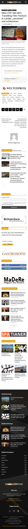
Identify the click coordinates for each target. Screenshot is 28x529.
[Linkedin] (17, 109)
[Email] (21, 109)
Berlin (15, 93)
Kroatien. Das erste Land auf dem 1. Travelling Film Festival (7, 120)
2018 (11, 93)
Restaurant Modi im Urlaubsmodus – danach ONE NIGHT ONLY (17, 156)
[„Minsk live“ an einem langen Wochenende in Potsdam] (21, 369)
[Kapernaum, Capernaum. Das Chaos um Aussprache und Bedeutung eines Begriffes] (5, 294)
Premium (14, 10)
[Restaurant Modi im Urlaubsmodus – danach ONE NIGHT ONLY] (5, 156)
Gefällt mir (22, 265)
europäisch (20, 95)
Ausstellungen (4, 176)
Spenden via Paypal (7, 241)
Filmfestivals (7, 7)
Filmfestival (17, 97)
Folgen (23, 268)
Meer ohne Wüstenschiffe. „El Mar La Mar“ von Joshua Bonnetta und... (18, 310)
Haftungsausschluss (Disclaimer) (16, 516)
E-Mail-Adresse (5, 197)
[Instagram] (14, 511)
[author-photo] (14, 140)
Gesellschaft (4, 165)
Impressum (5, 516)
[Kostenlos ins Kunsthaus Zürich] (7, 348)
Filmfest (12, 97)
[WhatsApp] (13, 109)
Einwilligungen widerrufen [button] (14, 523)
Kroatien (4, 99)
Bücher (16, 351)
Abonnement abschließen (11, 73)
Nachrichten (4, 351)
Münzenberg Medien (8, 526)
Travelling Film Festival (19, 101)
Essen (15, 95)
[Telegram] (18, 511)
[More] (24, 109)
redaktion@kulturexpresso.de (14, 500)
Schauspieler (10, 101)
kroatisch (9, 99)
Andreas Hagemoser (8, 24)
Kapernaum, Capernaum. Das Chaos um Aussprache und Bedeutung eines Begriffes (18, 294)
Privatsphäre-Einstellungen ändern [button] (13, 520)
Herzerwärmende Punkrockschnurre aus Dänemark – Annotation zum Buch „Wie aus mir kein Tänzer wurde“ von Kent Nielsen (20, 123)
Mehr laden (13, 325)
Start (3, 7)
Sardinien (4, 101)
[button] (2, 2)
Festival (3, 97)
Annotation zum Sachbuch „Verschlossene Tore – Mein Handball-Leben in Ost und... (7, 377)
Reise (24, 99)
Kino (23, 97)
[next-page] (5, 186)
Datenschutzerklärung (13, 518)
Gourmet (9, 10)
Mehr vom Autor (17, 150)
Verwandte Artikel (6, 150)
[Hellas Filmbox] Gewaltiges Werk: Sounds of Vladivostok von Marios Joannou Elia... (18, 302)
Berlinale (19, 93)
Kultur (14, 99)
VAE (6, 102)
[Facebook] (3, 109)
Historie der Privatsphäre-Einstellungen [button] (13, 521)
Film (8, 97)
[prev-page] (3, 186)
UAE (3, 102)
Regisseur (19, 99)
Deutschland (4, 95)
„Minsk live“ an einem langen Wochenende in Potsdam (20, 376)
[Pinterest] (10, 109)
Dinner (10, 95)
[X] (6, 109)
